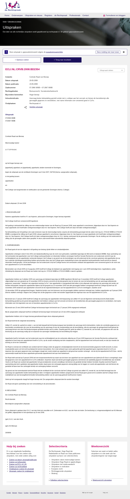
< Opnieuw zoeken (22, 60)
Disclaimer (63, 492)
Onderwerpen (17, 15)
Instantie (8, 77)
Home (7, 15)
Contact (86, 15)
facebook (113, 492)
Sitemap (14, 492)
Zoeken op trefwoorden (17, 462)
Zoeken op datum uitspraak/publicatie (23, 460)
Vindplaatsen (10, 103)
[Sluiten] (123, 52)
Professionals (74, 15)
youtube (123, 492)
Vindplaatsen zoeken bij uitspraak (21, 469)
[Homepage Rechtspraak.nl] (11, 6)
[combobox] (111, 70)
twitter (110, 492)
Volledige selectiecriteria (59, 480)
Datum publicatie (12, 84)
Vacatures (50, 492)
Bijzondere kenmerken (14, 95)
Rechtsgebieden (11, 91)
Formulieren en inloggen (115, 15)
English (9, 492)
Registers (48, 15)
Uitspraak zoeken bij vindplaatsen (21, 471)
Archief (56, 492)
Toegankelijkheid (34, 492)
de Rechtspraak (60, 15)
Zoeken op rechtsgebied (18, 467)
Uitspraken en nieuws (33, 15)
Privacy (20, 492)
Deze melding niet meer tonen (108, 52)
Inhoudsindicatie (12, 98)
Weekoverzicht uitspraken (102, 480)
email (98, 492)
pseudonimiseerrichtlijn (54, 52)
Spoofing (43, 492)
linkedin (120, 492)
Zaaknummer (10, 88)
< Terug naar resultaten (62, 60)
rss (95, 492)
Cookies (26, 492)
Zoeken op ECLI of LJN (17, 464)
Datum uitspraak (11, 80)
